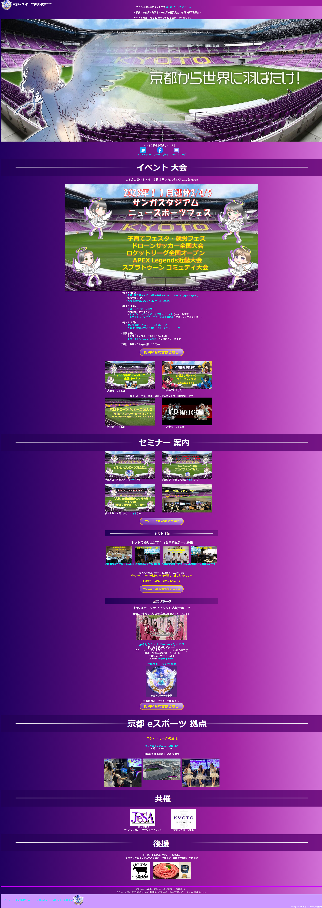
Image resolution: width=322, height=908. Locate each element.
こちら (133, 480)
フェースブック (162, 154)
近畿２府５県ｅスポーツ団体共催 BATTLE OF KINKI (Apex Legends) (162, 295)
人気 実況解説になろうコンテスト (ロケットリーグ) (153, 328)
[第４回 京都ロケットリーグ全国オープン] (130, 375)
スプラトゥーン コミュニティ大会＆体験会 (151, 317)
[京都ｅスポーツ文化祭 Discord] (176, 150)
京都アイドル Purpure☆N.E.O (142, 339)
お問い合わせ (42, 900)
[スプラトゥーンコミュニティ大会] (187, 375)
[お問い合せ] (162, 352)
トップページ (5, 900)
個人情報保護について (24, 900)
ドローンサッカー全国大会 (141, 309)
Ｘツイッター (144, 154)
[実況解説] (130, 498)
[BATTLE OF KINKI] (187, 411)
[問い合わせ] (162, 706)
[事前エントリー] (162, 521)
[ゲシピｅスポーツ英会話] (130, 464)
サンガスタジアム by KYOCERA (161, 746)
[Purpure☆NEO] (161, 627)
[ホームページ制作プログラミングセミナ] (187, 464)
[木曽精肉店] (140, 871)
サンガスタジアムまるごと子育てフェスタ (151, 314)
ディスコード (179, 154)
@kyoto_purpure (166, 658)
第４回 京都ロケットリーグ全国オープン (148, 325)
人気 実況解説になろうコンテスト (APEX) (148, 300)
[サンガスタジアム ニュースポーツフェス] (161, 237)
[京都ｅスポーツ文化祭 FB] (160, 150)
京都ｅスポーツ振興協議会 (62, 900)
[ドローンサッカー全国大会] (130, 411)
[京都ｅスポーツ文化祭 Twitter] (143, 150)
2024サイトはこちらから (178, 7)
